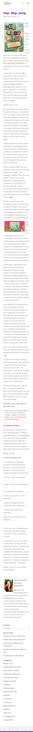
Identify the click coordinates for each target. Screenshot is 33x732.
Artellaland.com (9, 598)
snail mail (7, 713)
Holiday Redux (8, 688)
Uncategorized (8, 716)
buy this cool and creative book (16, 418)
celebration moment (11, 670)
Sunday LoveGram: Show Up (14, 636)
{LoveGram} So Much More (13, 656)
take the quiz (22, 410)
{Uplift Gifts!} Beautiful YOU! (14, 639)
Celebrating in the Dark (12, 667)
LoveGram (7, 702)
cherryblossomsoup (11, 677)
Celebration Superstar (11, 674)
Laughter (6, 695)
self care (6, 709)
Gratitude (7, 684)
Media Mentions (9, 706)
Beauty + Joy (15, 16)
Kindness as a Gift (10, 692)
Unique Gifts (8, 720)
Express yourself (9, 681)
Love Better (7, 699)
